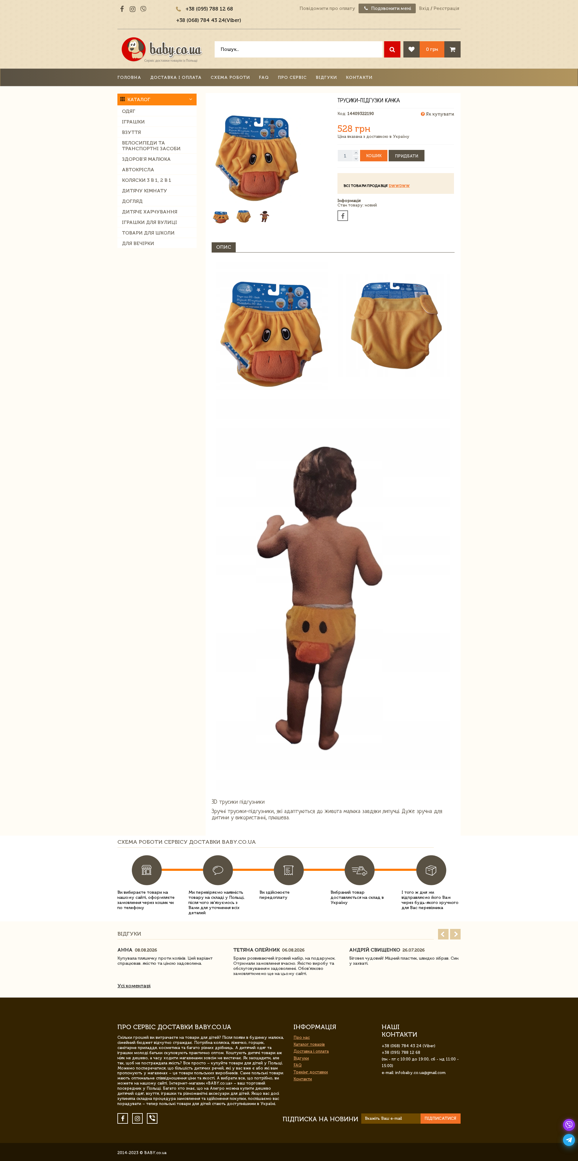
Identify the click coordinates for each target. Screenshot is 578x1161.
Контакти (359, 77)
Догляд (132, 201)
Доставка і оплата (176, 77)
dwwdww (399, 186)
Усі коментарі (134, 986)
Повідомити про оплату (327, 8)
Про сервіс (292, 77)
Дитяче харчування (149, 212)
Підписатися (440, 1118)
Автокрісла (138, 169)
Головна (129, 77)
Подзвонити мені (390, 8)
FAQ (264, 77)
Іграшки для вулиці (149, 222)
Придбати (406, 156)
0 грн (432, 49)
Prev (443, 934)
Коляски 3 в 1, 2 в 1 (146, 180)
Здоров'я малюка (146, 159)
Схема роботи (230, 77)
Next (455, 934)
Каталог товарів (309, 1044)
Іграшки (133, 122)
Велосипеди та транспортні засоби (151, 145)
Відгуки (326, 77)
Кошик (373, 156)
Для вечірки (138, 243)
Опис (223, 247)
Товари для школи (148, 233)
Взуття (131, 132)
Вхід (424, 8)
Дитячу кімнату (144, 191)
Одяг (128, 111)
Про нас (302, 1037)
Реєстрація (446, 8)
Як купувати (439, 114)
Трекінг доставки (311, 1072)
